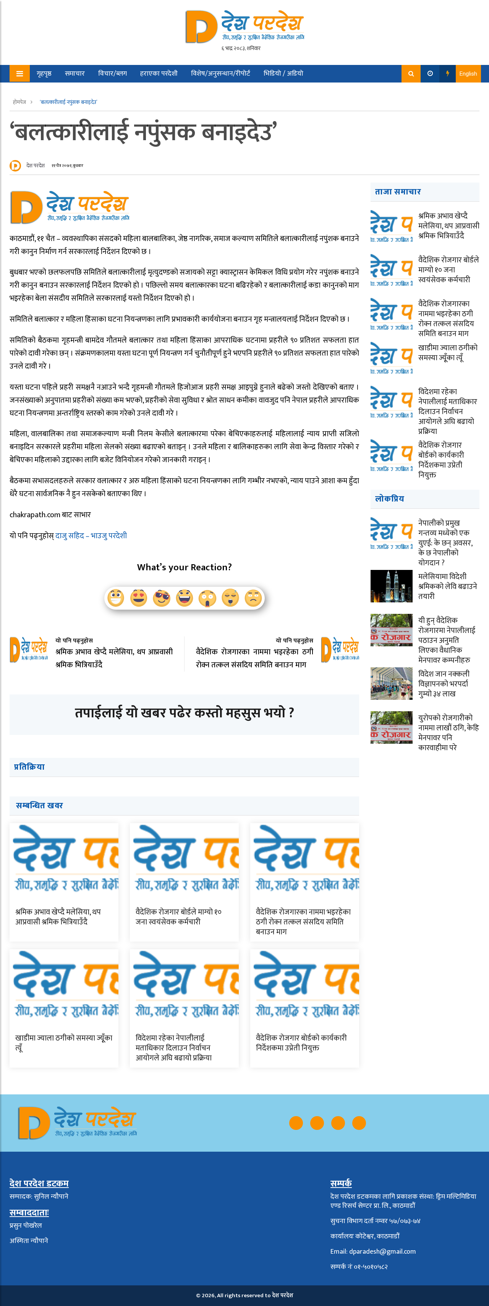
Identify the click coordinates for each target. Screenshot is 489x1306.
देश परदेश (35, 165)
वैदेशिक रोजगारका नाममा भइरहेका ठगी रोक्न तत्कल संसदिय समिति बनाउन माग (303, 922)
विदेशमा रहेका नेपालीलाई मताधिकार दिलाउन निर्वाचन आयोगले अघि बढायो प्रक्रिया (174, 1048)
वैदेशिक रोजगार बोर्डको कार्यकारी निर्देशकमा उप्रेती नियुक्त (301, 1043)
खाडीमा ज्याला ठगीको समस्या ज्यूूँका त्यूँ (63, 1043)
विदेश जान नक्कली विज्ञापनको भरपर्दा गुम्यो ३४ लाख (444, 684)
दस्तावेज (98, 91)
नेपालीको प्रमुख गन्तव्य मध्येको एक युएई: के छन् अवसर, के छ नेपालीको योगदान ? (445, 543)
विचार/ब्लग (112, 73)
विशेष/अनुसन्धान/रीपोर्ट (220, 73)
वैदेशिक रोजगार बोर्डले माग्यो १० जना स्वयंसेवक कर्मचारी (179, 917)
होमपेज (20, 102)
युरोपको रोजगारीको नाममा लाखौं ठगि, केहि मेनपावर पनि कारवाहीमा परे (448, 733)
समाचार (75, 73)
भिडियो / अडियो (283, 73)
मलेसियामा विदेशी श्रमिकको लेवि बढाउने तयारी (447, 586)
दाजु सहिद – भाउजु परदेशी (91, 535)
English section (53, 91)
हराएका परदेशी (159, 73)
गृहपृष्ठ (44, 73)
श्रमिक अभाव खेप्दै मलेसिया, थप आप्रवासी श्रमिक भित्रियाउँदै (58, 917)
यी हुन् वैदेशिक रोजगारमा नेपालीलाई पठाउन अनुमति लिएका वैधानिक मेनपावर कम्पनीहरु (446, 640)
